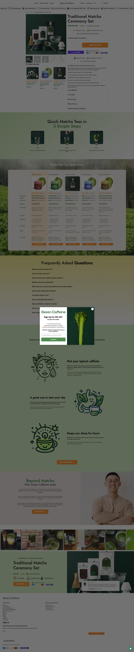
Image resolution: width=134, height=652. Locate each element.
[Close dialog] (92, 309)
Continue (53, 339)
